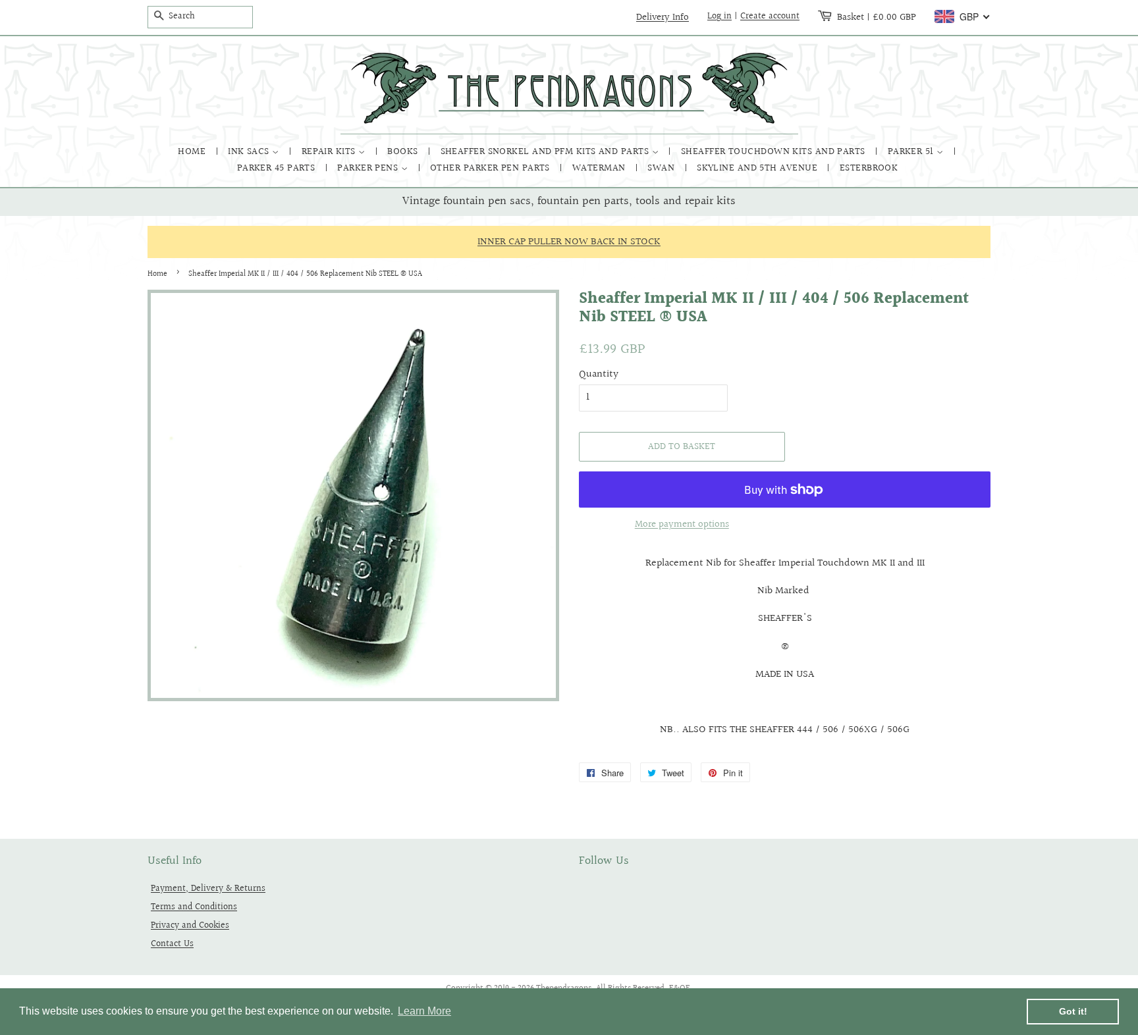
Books (404, 151)
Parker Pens (368, 168)
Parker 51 (912, 151)
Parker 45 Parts (277, 168)
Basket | (876, 17)
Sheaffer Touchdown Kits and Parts (774, 151)
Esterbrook (869, 168)
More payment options (682, 524)
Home (193, 151)
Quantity (598, 374)
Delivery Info (662, 17)
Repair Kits (330, 151)
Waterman (600, 168)
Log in (719, 16)
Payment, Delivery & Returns (208, 888)
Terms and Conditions (194, 907)
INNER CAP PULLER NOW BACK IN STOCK (569, 242)
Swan (662, 168)
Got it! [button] (1073, 1011)
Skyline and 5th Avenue (758, 168)
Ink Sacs (250, 151)
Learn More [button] (424, 1011)
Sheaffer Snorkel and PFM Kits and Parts (546, 151)
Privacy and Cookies (190, 925)
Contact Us (172, 943)
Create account (769, 16)
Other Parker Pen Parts (491, 168)
